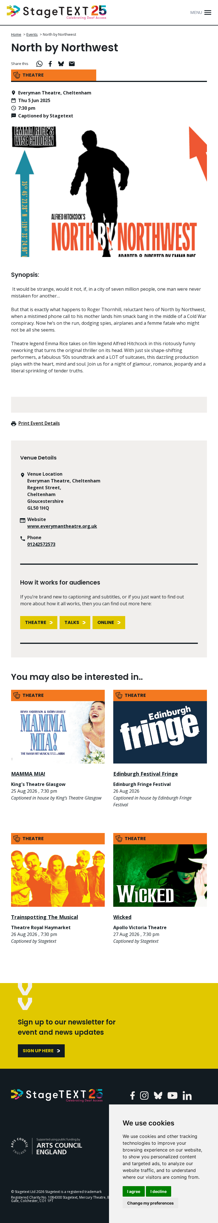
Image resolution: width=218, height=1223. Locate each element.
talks (71, 622)
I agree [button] (133, 1191)
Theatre (35, 622)
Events (32, 34)
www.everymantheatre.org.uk (62, 526)
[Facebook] (132, 1095)
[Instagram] (144, 1095)
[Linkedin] (187, 1095)
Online (105, 622)
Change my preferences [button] (150, 1203)
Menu (196, 12)
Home (16, 34)
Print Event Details (39, 423)
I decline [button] (158, 1191)
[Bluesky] (158, 1095)
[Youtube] (172, 1095)
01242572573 (41, 544)
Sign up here (38, 1050)
